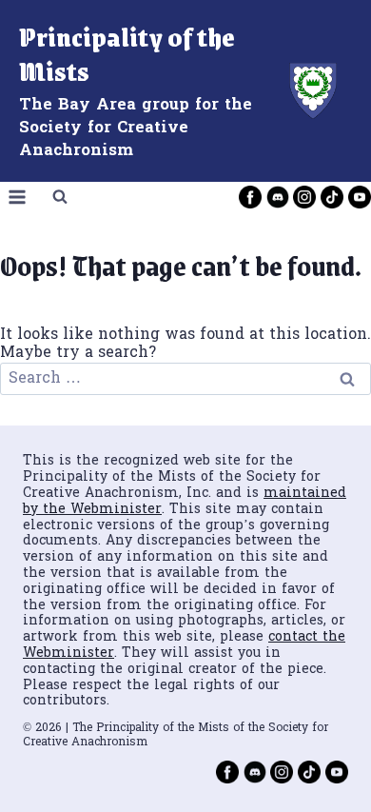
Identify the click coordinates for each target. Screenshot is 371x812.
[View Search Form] (60, 197)
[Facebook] (250, 197)
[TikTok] (332, 197)
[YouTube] (359, 197)
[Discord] (277, 197)
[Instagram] (304, 197)
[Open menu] (17, 196)
